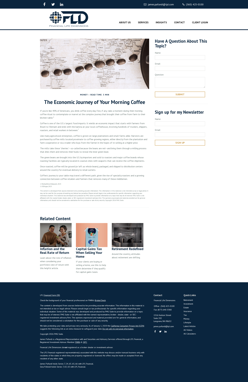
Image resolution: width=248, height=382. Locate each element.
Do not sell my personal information (117, 329)
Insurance (188, 311)
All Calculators (190, 333)
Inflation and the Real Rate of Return (54, 251)
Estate (186, 307)
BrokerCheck (100, 300)
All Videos (188, 330)
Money (186, 318)
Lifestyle (187, 322)
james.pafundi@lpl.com (161, 4)
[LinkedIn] (165, 331)
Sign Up (180, 142)
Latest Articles (190, 326)
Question (159, 74)
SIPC (85, 342)
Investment (188, 304)
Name (158, 52)
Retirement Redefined (127, 249)
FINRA (77, 342)
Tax (185, 315)
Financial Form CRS (52, 295)
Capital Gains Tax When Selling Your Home (89, 253)
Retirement (188, 300)
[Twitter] (160, 331)
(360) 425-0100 (195, 4)
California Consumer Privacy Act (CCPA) (127, 326)
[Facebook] (155, 331)
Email (157, 63)
